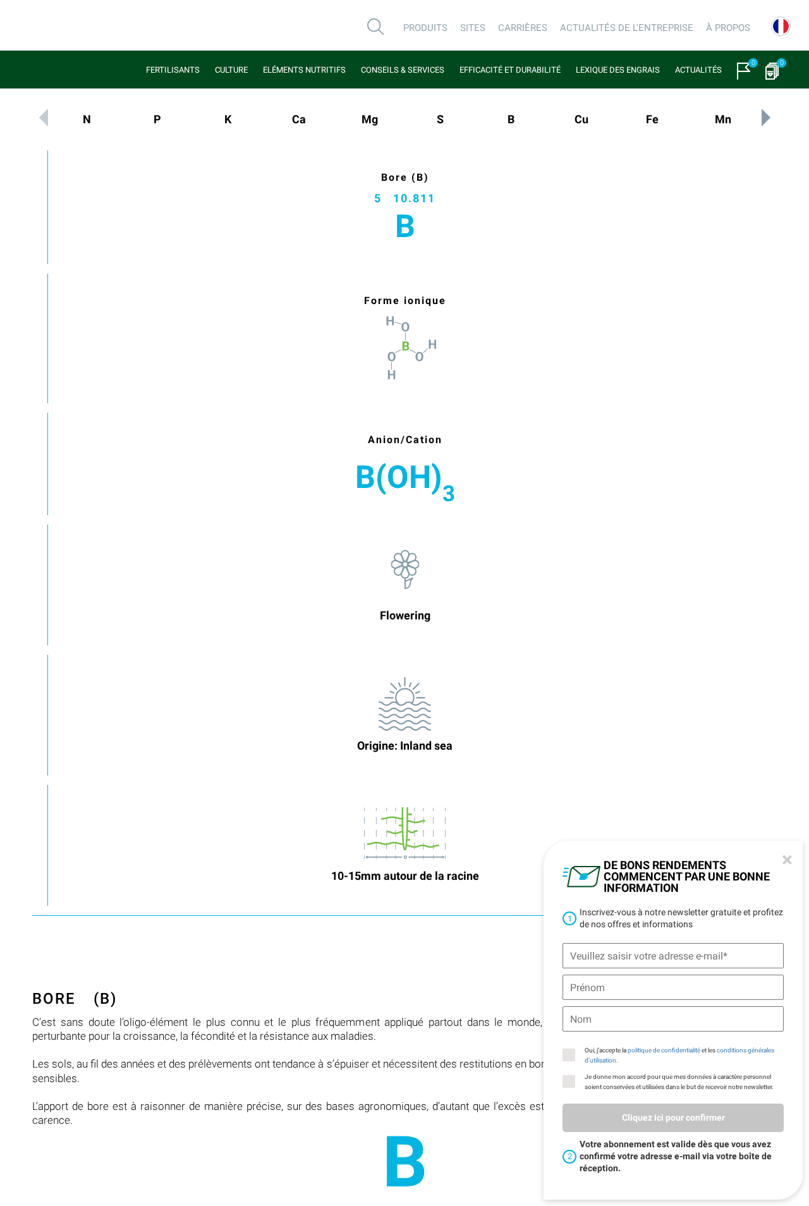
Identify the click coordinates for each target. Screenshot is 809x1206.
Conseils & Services (402, 70)
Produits (425, 28)
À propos (728, 28)
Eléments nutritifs (304, 70)
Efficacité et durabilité (510, 70)
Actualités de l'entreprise (626, 28)
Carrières (522, 28)
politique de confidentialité (664, 1050)
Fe (652, 119)
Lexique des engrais (618, 70)
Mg (370, 119)
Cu (581, 119)
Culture (231, 70)
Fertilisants (173, 70)
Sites (472, 28)
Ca (299, 119)
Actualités (698, 70)
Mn (723, 119)
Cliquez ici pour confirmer (673, 1117)
